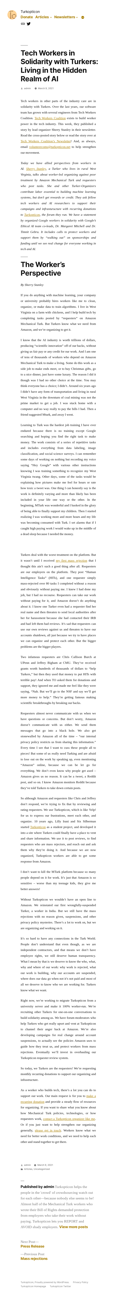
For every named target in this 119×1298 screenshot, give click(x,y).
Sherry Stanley (36, 169)
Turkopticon (30, 11)
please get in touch (48, 1130)
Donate (27, 17)
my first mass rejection (71, 561)
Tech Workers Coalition (50, 118)
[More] (82, 17)
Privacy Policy (80, 1282)
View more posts (73, 1227)
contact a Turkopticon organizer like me (69, 1119)
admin (27, 88)
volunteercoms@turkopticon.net (49, 147)
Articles (42, 17)
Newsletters (64, 17)
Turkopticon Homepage (33, 1286)
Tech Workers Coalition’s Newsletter (46, 141)
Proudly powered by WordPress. (52, 1282)
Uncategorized (42, 1169)
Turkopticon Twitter (60, 1286)
